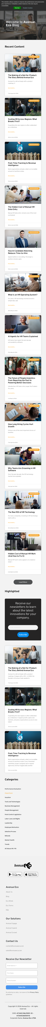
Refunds (7, 836)
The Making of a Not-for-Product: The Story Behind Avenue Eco (22, 76)
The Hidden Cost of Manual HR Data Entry (21, 208)
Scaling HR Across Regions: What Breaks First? (22, 120)
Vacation (8, 797)
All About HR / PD (10, 848)
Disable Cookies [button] (28, 8)
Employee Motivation (12, 827)
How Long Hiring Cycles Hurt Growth (20, 425)
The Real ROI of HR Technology (21, 512)
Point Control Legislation (13, 814)
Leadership (8, 823)
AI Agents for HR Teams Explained (23, 336)
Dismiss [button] (17, 8)
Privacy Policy (34, 992)
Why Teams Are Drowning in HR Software (21, 469)
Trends (7, 844)
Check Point (9, 793)
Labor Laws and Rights (12, 819)
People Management (11, 810)
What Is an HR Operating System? (22, 295)
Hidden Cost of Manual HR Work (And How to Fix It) (22, 555)
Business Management (12, 806)
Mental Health (9, 840)
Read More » (11, 88)
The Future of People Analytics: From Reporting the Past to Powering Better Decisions (21, 380)
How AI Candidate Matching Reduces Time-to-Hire (20, 252)
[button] (23, 582)
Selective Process (10, 831)
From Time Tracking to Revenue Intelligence (22, 164)
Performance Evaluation (13, 789)
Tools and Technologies (12, 802)
